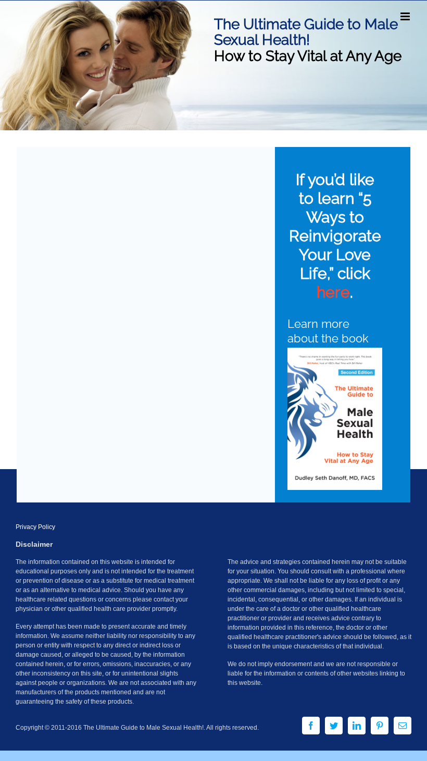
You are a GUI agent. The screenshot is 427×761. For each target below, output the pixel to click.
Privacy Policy (35, 527)
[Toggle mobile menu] (405, 16)
